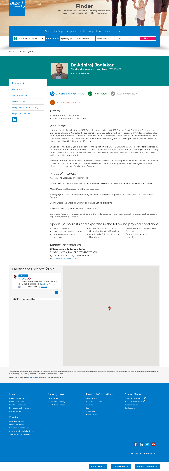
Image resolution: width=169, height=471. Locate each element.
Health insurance (16, 398)
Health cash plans (17, 401)
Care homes (53, 398)
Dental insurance (16, 425)
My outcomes (18, 101)
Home (11, 51)
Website (52, 284)
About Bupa (133, 394)
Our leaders (130, 408)
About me (17, 89)
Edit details (120, 466)
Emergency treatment (19, 428)
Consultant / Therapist (27, 38)
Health (14, 394)
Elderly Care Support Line (59, 405)
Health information (99, 394)
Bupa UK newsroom (133, 401)
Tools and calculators (95, 401)
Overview (16, 83)
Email (42, 284)
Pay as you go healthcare (20, 408)
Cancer (89, 408)
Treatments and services (19, 434)
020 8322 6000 (30, 287)
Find (146, 38)
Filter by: (16, 299)
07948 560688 (30, 284)
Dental (14, 417)
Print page (96, 466)
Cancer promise (131, 405)
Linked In (14, 119)
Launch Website (81, 73)
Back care (90, 405)
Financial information (134, 398)
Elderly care (56, 394)
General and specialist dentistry (22, 431)
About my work (19, 95)
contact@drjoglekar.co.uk (65, 258)
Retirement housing (56, 401)
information (34, 377)
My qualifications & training (25, 107)
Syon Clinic (23, 279)
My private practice (21, 113)
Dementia (90, 411)
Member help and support (142, 453)
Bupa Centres (15, 411)
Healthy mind (92, 414)
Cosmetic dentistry (17, 421)
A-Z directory (91, 398)
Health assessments (17, 405)
